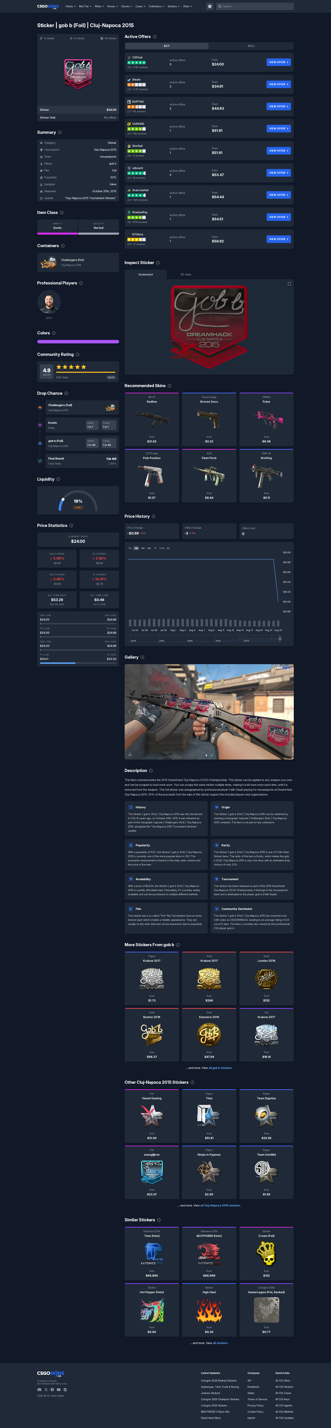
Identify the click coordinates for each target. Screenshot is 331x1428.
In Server (79, 38)
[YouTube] (60, 1389)
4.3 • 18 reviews (136, 177)
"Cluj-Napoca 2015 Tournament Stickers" (90, 198)
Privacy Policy (256, 1405)
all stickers (220, 1343)
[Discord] (40, 1389)
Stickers (172, 6)
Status (251, 1393)
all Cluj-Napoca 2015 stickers (220, 1205)
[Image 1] (206, 755)
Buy (167, 45)
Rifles (98, 6)
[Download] (130, 754)
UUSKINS (138, 123)
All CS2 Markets (284, 1411)
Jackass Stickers (210, 1393)
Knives (111, 6)
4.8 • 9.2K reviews (137, 67)
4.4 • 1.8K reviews (137, 199)
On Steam (110, 38)
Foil (114, 170)
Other (186, 6)
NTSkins (137, 234)
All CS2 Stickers (284, 1386)
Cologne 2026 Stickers (214, 1405)
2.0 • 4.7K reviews (137, 89)
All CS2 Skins (282, 1380)
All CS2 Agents (283, 1405)
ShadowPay (140, 212)
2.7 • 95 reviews (136, 111)
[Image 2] (212, 755)
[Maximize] (289, 283)
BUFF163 (138, 101)
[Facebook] (54, 1389)
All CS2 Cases (283, 1393)
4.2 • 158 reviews (137, 133)
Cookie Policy (255, 1411)
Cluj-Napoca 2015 (105, 149)
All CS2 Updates (284, 1417)
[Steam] (66, 1389)
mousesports (108, 156)
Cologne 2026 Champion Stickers (220, 1399)
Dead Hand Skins (211, 1417)
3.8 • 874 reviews (137, 222)
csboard (137, 168)
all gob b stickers (220, 1068)
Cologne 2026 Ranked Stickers (219, 1380)
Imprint (251, 1417)
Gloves (125, 6)
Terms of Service (257, 1399)
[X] (47, 1389)
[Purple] (78, 341)
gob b (112, 163)
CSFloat (137, 57)
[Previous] (129, 711)
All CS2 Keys (282, 1399)
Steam (136, 79)
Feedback (253, 1386)
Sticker (112, 142)
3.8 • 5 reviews (135, 155)
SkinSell (137, 146)
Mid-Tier (84, 6)
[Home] (50, 6)
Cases (139, 6)
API (249, 1380)
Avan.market (140, 190)
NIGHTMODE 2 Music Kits (215, 1411)
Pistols (69, 6)
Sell (251, 45)
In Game (49, 38)
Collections (155, 6)
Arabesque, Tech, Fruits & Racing (220, 1386)
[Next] (288, 711)
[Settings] (210, 6)
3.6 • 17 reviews (136, 244)
